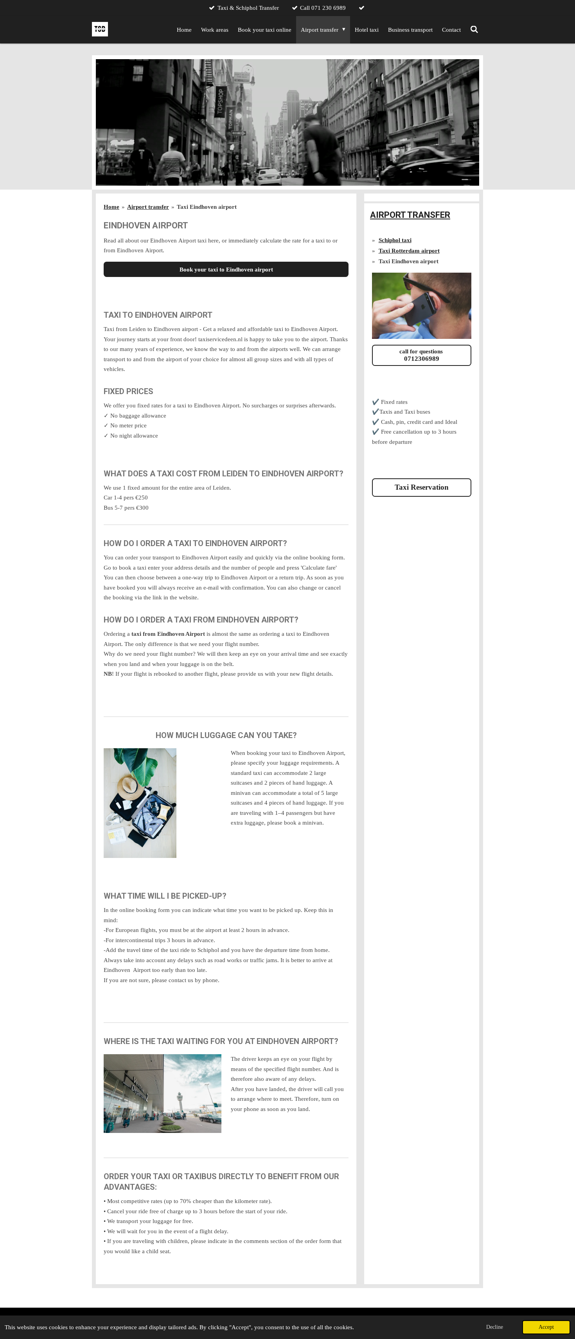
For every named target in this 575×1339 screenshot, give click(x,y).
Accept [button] (546, 1327)
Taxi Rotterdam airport (409, 251)
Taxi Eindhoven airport (207, 207)
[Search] (474, 29)
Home (111, 207)
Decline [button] (494, 1327)
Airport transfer (148, 207)
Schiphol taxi (395, 240)
